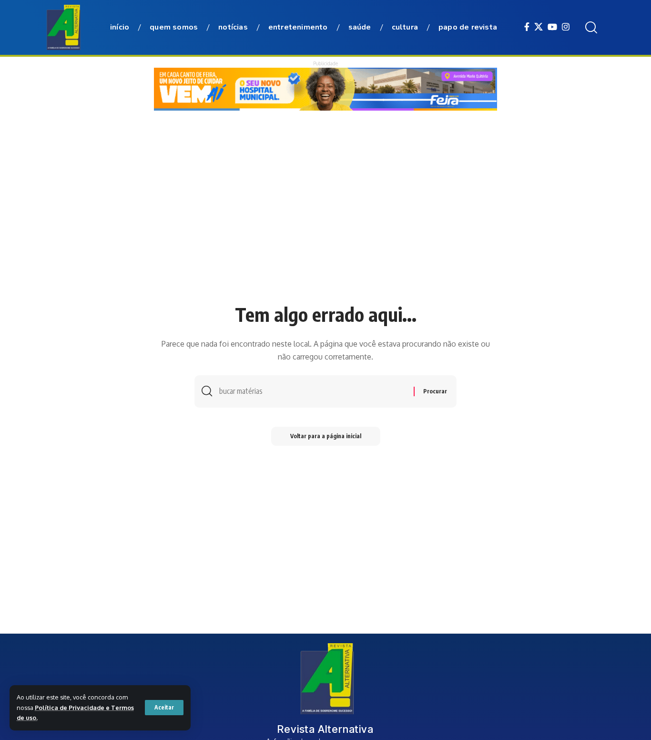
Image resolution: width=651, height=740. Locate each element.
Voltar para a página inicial (325, 436)
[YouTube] (552, 27)
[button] (164, 707)
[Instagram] (565, 27)
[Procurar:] (313, 391)
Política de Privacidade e (73, 707)
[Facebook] (527, 27)
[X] (538, 27)
